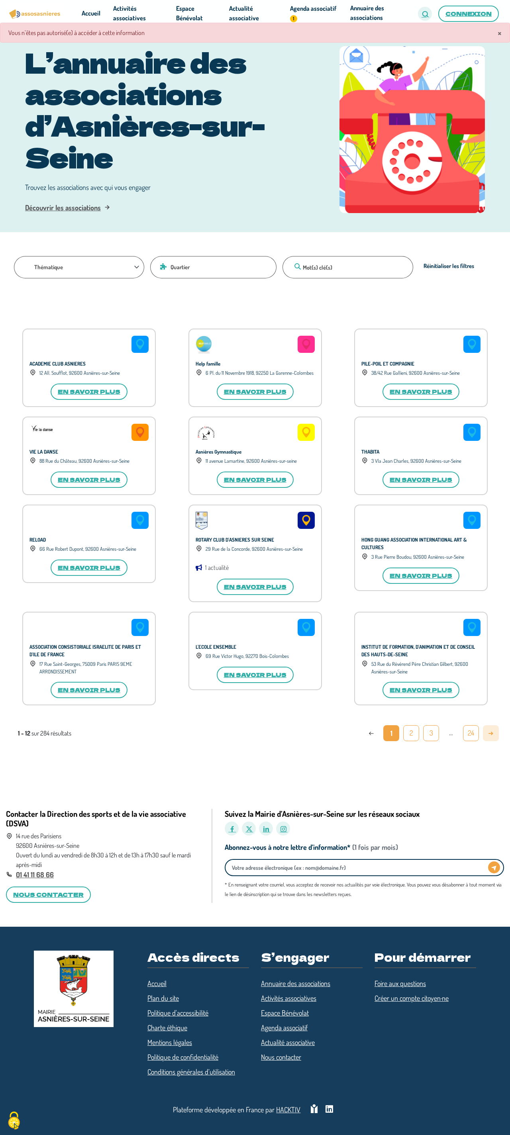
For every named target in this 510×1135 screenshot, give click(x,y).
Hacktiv (288, 1109)
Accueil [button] (91, 13)
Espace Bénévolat (285, 1012)
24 (471, 732)
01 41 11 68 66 (35, 874)
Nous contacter (281, 1057)
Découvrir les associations (63, 207)
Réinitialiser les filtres (449, 265)
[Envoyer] (494, 867)
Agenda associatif (284, 1027)
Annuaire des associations (295, 983)
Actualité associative (288, 1042)
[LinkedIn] (266, 829)
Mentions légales (169, 1042)
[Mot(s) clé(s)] (296, 266)
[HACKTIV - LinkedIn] (329, 1109)
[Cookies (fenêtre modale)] (14, 1121)
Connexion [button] (468, 14)
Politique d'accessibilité (177, 1012)
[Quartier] (162, 266)
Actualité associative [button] (244, 13)
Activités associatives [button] (129, 13)
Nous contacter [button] (48, 894)
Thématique (48, 266)
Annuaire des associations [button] (367, 13)
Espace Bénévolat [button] (189, 13)
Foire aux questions (400, 983)
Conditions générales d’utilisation (191, 1071)
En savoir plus (89, 391)
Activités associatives (288, 998)
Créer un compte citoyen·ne (412, 998)
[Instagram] (283, 829)
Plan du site (163, 998)
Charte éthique (167, 1027)
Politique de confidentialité (182, 1057)
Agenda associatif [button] (313, 13)
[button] (425, 14)
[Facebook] (232, 829)
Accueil (157, 983)
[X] (249, 829)
